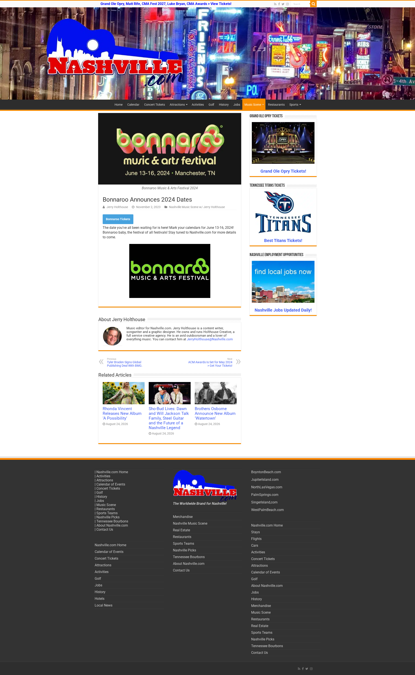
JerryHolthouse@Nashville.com (210, 339)
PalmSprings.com (264, 495)
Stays (255, 532)
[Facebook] (279, 4)
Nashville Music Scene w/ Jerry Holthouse (197, 207)
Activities (198, 104)
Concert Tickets (154, 104)
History (224, 104)
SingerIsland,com (264, 502)
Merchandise (183, 517)
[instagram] (287, 4)
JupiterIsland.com (265, 480)
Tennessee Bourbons (112, 521)
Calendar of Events (110, 484)
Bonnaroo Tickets (118, 219)
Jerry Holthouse (117, 207)
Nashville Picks (108, 517)
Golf (211, 104)
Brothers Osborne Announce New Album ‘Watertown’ (215, 413)
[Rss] (275, 4)
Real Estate (181, 530)
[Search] (313, 4)
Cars (254, 545)
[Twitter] (283, 4)
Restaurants (276, 104)
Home (119, 104)
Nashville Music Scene (190, 523)
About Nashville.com (112, 525)
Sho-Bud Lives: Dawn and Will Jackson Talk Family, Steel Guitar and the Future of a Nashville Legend (169, 418)
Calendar (133, 104)
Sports (293, 104)
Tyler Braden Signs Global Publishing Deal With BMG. (124, 362)
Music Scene (252, 104)
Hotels (99, 599)
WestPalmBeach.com (267, 510)
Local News (103, 605)
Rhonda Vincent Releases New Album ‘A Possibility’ (122, 413)
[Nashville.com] (207, 53)
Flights (256, 539)
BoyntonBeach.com (266, 472)
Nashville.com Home (112, 472)
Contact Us (104, 529)
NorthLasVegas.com (266, 487)
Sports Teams (107, 513)
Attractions (177, 104)
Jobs (236, 104)
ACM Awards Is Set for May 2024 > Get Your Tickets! (210, 362)
